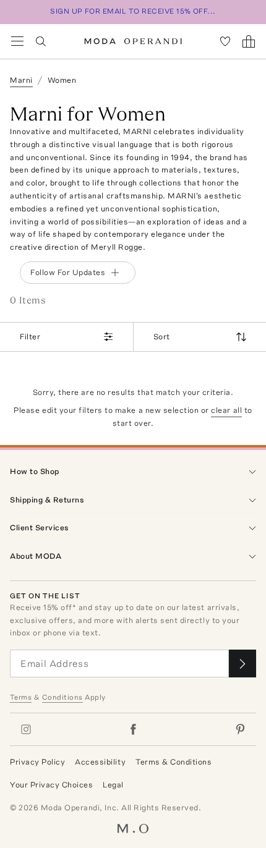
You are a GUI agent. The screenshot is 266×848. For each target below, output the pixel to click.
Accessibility (100, 761)
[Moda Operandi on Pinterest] (240, 729)
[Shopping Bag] (248, 41)
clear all (226, 410)
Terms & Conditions (173, 761)
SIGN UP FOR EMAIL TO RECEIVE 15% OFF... (133, 11)
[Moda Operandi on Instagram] (26, 729)
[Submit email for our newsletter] (242, 663)
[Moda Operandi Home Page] (133, 41)
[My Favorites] (225, 41)
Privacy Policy (37, 761)
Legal (113, 784)
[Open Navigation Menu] (17, 41)
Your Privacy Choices (51, 784)
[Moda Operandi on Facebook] (133, 729)
